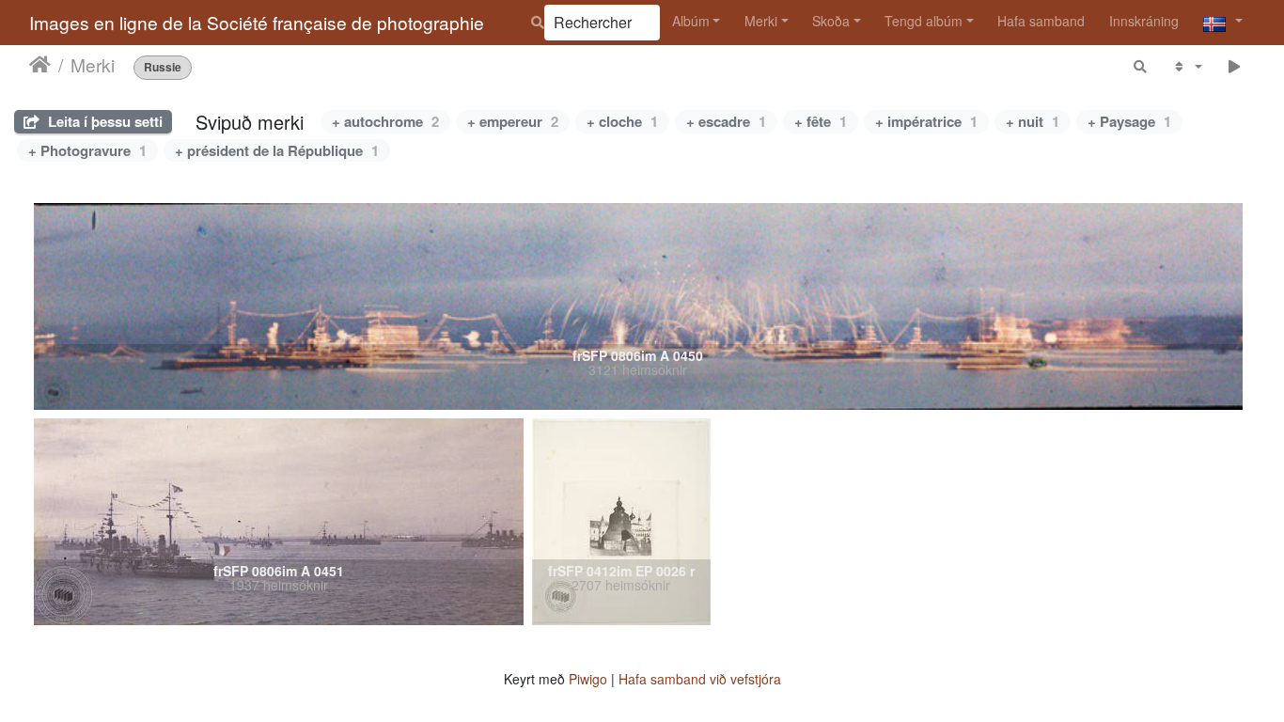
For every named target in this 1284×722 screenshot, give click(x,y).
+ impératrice (926, 121)
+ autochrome (385, 121)
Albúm (691, 20)
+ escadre (726, 121)
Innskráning (1144, 20)
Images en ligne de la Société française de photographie (256, 22)
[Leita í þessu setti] (1141, 66)
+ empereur (512, 121)
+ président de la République (277, 150)
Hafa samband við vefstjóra (700, 678)
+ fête (820, 121)
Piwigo (588, 678)
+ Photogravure (87, 150)
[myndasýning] (1234, 66)
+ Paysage (1129, 121)
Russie (162, 67)
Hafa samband (1041, 20)
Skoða (831, 20)
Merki (760, 20)
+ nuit (1032, 121)
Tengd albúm (924, 20)
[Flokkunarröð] (1186, 66)
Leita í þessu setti (103, 121)
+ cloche (622, 121)
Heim (40, 65)
